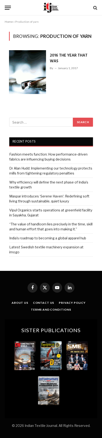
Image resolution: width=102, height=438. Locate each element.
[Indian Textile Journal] (51, 7)
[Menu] (8, 7)
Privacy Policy (72, 302)
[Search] (94, 7)
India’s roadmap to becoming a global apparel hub (47, 238)
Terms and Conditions (51, 309)
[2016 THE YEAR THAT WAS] (27, 72)
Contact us (43, 302)
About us (20, 302)
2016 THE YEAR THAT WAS (69, 58)
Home (9, 21)
